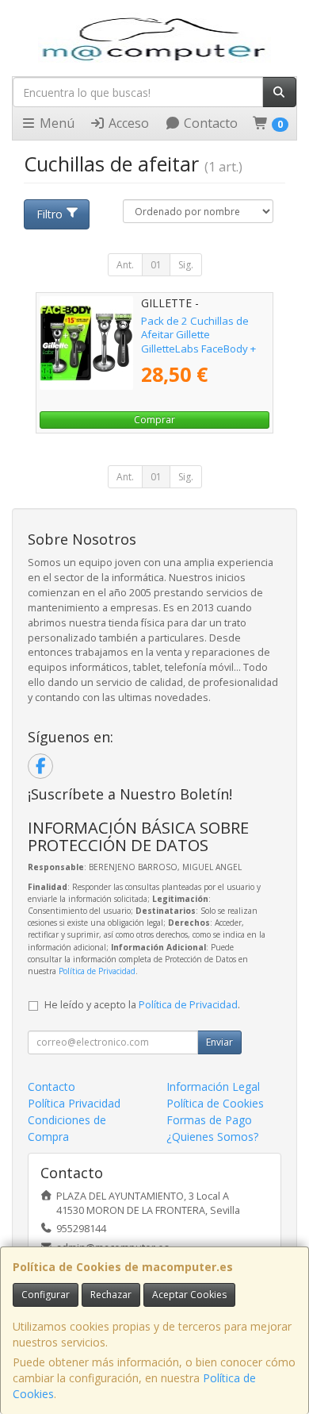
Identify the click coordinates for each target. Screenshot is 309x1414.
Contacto (209, 123)
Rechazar (111, 1294)
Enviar (219, 1042)
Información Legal (213, 1086)
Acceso (127, 123)
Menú (55, 123)
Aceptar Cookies (189, 1294)
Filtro (49, 214)
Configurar (45, 1294)
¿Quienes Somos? (212, 1136)
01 (156, 265)
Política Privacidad (74, 1103)
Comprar (154, 419)
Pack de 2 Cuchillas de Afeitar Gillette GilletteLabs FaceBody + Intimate (198, 341)
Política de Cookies (215, 1103)
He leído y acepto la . (142, 1004)
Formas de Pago (209, 1119)
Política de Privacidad (97, 971)
